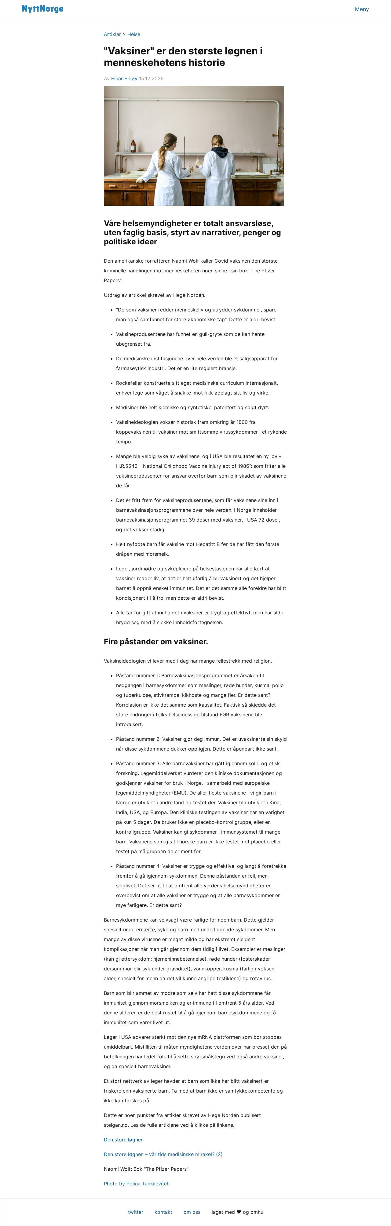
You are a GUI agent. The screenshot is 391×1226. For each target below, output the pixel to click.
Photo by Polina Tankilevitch (137, 1184)
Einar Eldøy (124, 78)
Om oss (192, 1212)
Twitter (135, 1212)
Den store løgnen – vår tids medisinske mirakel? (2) (163, 1154)
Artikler (112, 34)
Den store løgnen (124, 1140)
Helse (133, 34)
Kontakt (163, 1212)
